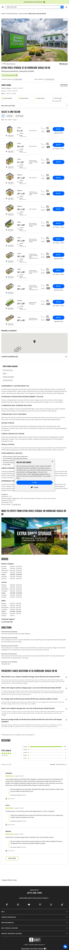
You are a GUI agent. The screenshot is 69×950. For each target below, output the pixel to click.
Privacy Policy (25, 948)
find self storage (11, 13)
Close (34, 482)
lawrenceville (23, 13)
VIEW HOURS (64, 84)
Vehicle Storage (19, 116)
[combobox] (35, 7)
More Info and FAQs (8, 105)
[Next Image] (67, 34)
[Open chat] (65, 947)
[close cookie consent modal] (52, 461)
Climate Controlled (8, 376)
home (3, 13)
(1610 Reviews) (10, 63)
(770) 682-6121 (49, 79)
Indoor (4, 373)
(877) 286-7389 (8, 622)
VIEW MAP (64, 63)
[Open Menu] (3, 7)
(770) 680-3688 (17, 79)
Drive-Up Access (8, 370)
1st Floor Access (8, 380)
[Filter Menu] (3, 116)
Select (58, 129)
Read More (12, 858)
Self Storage (9, 116)
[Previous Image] (2, 34)
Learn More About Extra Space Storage (33, 898)
